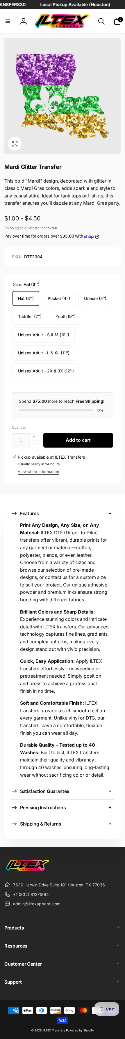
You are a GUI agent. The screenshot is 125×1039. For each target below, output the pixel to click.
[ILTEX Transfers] (27, 871)
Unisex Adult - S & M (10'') (43, 334)
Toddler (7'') (30, 316)
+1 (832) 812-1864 (31, 894)
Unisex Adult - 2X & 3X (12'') (46, 370)
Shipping (11, 228)
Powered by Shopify (80, 1030)
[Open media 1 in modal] (62, 96)
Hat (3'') (26, 298)
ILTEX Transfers (54, 1030)
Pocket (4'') (59, 298)
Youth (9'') (66, 316)
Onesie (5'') (95, 298)
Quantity (19, 427)
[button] (7, 21)
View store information (38, 471)
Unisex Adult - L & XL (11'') (43, 352)
